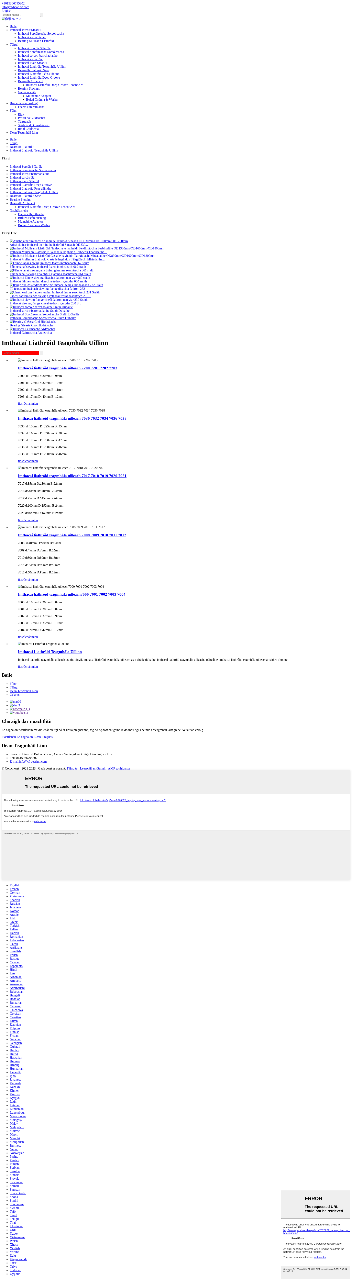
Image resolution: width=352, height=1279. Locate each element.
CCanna (15, 694)
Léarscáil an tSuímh (93, 768)
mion (34, 403)
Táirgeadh (24, 121)
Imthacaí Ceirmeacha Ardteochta (31, 332)
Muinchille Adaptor (38, 96)
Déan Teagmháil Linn (24, 132)
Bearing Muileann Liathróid (36, 41)
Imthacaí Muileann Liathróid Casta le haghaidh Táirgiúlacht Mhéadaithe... (57, 259)
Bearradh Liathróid (22, 146)
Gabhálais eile (27, 92)
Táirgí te (72, 768)
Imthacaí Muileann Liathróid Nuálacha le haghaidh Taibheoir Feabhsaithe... (58, 252)
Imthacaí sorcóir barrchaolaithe (37, 55)
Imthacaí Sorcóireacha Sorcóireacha (41, 33)
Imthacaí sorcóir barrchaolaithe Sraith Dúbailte (39, 310)
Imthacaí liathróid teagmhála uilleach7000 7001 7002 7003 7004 (71, 594)
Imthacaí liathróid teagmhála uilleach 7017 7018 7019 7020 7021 (72, 476)
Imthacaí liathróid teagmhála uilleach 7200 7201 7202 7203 (67, 368)
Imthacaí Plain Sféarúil (32, 63)
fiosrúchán (24, 403)
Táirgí (14, 44)
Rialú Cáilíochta (28, 129)
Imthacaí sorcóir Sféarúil (25, 30)
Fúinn (13, 110)
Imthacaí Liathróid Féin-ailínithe (38, 74)
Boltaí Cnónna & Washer (42, 99)
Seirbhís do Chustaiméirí (34, 125)
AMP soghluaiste (119, 768)
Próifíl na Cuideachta (31, 118)
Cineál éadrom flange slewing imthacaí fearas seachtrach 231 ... (50, 296)
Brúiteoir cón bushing (24, 103)
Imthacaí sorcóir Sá (30, 59)
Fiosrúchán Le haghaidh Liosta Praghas (27, 737)
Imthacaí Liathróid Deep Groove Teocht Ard (54, 85)
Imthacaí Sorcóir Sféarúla (34, 48)
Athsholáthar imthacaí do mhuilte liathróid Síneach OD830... (49, 244)
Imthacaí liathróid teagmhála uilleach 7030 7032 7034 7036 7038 (72, 418)
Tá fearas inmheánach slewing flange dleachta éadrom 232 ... (49, 288)
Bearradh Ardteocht (30, 81)
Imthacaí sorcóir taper (32, 37)
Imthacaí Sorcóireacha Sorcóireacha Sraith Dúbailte (43, 318)
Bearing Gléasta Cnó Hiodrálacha (31, 325)
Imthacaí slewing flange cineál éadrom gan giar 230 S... (45, 303)
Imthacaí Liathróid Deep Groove (39, 77)
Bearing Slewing (29, 88)
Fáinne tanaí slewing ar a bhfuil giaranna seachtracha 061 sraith (50, 274)
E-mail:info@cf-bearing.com (28, 761)
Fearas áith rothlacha (31, 107)
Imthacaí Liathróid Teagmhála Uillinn (42, 66)
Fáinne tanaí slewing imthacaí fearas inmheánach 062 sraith (48, 266)
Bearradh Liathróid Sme (33, 70)
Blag (21, 114)
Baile (13, 26)
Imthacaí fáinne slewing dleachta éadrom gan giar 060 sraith (48, 281)
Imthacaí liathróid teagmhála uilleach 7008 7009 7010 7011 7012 (72, 535)
